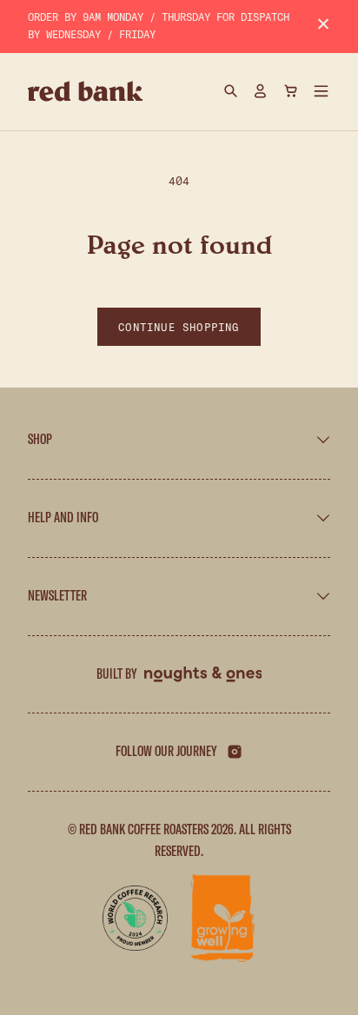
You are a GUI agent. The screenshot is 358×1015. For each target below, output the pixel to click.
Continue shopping (178, 327)
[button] (321, 91)
